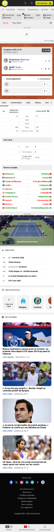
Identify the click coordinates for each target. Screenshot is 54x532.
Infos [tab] (4, 103)
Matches (21, 9)
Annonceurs (27, 492)
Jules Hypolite (8, 357)
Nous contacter (27, 504)
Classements (33, 9)
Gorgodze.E (10, 193)
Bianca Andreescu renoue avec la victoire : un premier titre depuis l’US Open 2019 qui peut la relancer (26, 351)
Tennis (9, 529)
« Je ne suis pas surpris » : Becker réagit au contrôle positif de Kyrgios (24, 389)
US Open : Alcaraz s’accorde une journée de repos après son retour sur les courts (24, 463)
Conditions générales (27, 495)
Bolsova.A (9, 174)
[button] (31, 3)
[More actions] (51, 102)
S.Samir (45, 204)
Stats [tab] (28, 103)
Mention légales (27, 501)
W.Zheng (45, 174)
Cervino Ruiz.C (11, 208)
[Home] (3, 9)
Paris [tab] (47, 103)
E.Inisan (45, 178)
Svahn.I (8, 185)
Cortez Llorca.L (11, 197)
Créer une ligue (9, 305)
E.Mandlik (45, 193)
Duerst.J (8, 204)
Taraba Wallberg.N (13, 181)
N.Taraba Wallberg (41, 181)
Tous (16, 23)
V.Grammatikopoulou (40, 208)
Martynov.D (10, 178)
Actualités (10, 9)
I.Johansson (44, 185)
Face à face (8, 140)
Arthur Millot (8, 394)
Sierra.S (8, 189)
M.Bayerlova (43, 197)
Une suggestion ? (27, 508)
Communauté (45, 529)
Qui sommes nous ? (27, 489)
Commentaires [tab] (16, 103)
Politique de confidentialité (27, 498)
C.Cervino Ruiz (43, 200)
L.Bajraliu (45, 189)
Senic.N (8, 200)
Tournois (44, 9)
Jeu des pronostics (27, 529)
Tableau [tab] (38, 103)
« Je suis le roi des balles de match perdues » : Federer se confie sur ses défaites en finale (26, 426)
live (5, 23)
